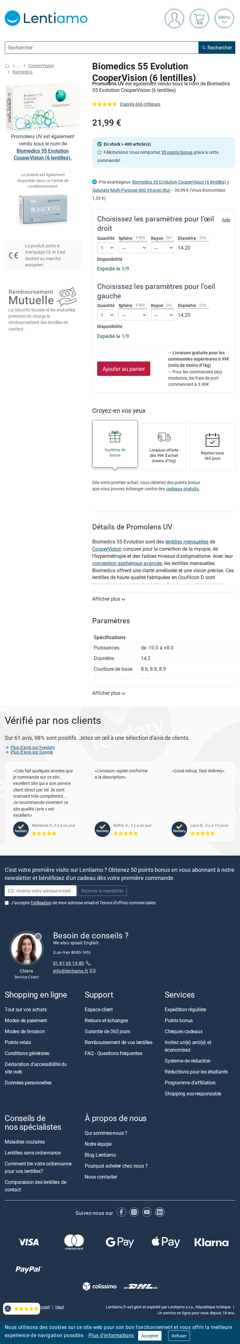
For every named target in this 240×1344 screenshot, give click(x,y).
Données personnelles (28, 1082)
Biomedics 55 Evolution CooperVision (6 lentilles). (43, 154)
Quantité (106, 238)
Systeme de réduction (188, 1060)
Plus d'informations (111, 1335)
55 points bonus (176, 152)
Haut (59, 1307)
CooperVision (41, 65)
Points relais (18, 1042)
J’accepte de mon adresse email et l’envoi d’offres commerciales (83, 902)
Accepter (149, 1336)
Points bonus (179, 1020)
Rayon (161, 238)
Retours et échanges (106, 1020)
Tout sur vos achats (26, 1009)
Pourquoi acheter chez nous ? (116, 1165)
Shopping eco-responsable (193, 1093)
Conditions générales (27, 1053)
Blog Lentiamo (100, 1154)
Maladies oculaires (25, 1141)
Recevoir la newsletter (102, 891)
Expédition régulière (185, 1009)
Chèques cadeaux (183, 1031)
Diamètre (192, 238)
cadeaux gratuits (182, 489)
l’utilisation (41, 902)
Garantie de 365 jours (107, 1031)
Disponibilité (109, 259)
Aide (226, 220)
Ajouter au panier (123, 368)
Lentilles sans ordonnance (33, 1152)
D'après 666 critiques (140, 104)
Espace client (99, 1009)
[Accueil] (7, 66)
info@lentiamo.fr (70, 971)
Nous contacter (101, 1176)
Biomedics (22, 72)
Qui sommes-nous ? (106, 1132)
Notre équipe (98, 1143)
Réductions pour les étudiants (196, 1071)
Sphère (131, 238)
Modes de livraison (25, 1031)
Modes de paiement (26, 1020)
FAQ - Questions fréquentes (113, 1053)
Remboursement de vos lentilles (118, 1042)
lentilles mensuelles (186, 541)
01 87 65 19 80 (68, 963)
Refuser (179, 1336)
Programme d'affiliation (190, 1082)
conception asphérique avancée (127, 563)
